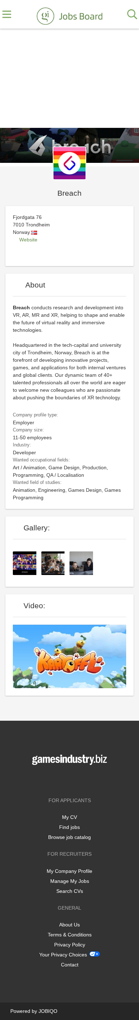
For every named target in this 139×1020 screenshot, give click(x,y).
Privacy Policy (69, 945)
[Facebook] (59, 779)
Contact (69, 965)
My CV (69, 817)
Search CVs (69, 891)
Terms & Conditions (70, 935)
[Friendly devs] (84, 562)
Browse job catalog (69, 837)
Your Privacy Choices (63, 955)
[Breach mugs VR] (27, 562)
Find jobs (69, 827)
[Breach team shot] (55, 562)
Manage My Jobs (69, 881)
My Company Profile (69, 871)
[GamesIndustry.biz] (69, 15)
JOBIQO (47, 1011)
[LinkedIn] (81, 779)
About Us (69, 925)
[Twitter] (71, 779)
